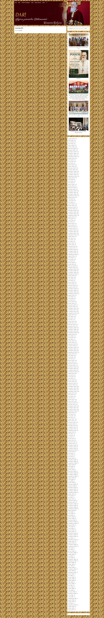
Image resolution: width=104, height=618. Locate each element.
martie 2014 (71, 381)
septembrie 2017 (72, 313)
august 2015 (71, 353)
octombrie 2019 (72, 272)
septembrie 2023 (72, 195)
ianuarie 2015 (71, 365)
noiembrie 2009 (72, 459)
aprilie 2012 (71, 419)
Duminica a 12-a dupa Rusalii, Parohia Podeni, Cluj (78, 48)
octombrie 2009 (72, 461)
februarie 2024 (72, 187)
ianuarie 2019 (71, 287)
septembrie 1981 (72, 598)
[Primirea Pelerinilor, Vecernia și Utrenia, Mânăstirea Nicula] (78, 124)
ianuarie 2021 (71, 247)
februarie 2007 (72, 500)
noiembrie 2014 (72, 368)
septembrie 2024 (72, 176)
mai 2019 (70, 280)
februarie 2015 (72, 363)
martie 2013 (71, 401)
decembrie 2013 (72, 386)
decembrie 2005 (72, 521)
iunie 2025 (71, 161)
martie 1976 (71, 608)
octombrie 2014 (72, 370)
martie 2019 (71, 283)
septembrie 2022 (72, 215)
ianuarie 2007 (71, 502)
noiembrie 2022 (72, 212)
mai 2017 (70, 319)
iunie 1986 (71, 587)
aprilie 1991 (71, 573)
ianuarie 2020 (71, 267)
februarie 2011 (72, 441)
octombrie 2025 (72, 155)
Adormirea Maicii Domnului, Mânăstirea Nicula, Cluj (78, 115)
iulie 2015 (70, 355)
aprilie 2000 (71, 551)
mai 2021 (70, 241)
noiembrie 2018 (72, 290)
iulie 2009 (70, 466)
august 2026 (71, 138)
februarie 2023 (72, 207)
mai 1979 (70, 603)
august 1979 (71, 601)
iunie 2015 (71, 357)
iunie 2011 (70, 435)
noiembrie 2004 (72, 534)
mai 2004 (70, 538)
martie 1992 (71, 570)
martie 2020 (71, 264)
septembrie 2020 (72, 254)
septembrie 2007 (72, 492)
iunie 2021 (71, 239)
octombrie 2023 (72, 194)
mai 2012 (70, 417)
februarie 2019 (72, 285)
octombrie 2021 (72, 233)
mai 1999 (70, 556)
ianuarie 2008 (71, 485)
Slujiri (19, 2)
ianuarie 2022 (71, 228)
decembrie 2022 (72, 210)
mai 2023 (70, 202)
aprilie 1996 (71, 562)
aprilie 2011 (71, 438)
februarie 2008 (72, 484)
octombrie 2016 (72, 331)
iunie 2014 (71, 376)
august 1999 (71, 554)
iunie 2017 (70, 318)
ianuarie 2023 (71, 208)
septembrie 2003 (72, 539)
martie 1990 (71, 577)
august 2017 (71, 314)
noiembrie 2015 (72, 349)
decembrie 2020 (72, 249)
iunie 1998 (71, 557)
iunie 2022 (71, 220)
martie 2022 (71, 225)
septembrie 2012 (72, 410)
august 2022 (71, 217)
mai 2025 (70, 163)
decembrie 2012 (72, 406)
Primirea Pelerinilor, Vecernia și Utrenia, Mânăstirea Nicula (79, 132)
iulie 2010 (70, 453)
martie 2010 (71, 458)
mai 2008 (70, 481)
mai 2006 (70, 515)
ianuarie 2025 (71, 169)
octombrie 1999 (72, 552)
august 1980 (71, 600)
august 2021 (71, 236)
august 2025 (71, 158)
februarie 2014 (72, 383)
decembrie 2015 (72, 347)
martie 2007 (71, 498)
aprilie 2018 (71, 301)
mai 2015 (70, 358)
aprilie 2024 (71, 184)
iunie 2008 (71, 479)
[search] (46, 2)
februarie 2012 (72, 422)
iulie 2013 (70, 394)
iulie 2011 (70, 433)
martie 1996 (71, 564)
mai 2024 (70, 182)
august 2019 (71, 275)
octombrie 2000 (72, 544)
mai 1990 (70, 575)
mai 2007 (70, 497)
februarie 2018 (72, 305)
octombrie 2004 (72, 536)
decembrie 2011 (72, 425)
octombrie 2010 (72, 448)
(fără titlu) (79, 78)
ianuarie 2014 (71, 384)
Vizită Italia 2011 (19, 28)
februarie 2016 (72, 344)
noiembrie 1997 (72, 559)
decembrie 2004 (72, 533)
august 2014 (71, 373)
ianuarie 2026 (71, 150)
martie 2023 (71, 205)
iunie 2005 (71, 528)
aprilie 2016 (71, 340)
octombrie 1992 (72, 569)
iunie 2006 (71, 513)
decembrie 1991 (72, 572)
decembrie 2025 (72, 151)
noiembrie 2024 (72, 172)
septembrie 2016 (72, 332)
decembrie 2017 (72, 308)
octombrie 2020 (72, 252)
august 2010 (71, 451)
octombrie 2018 (72, 291)
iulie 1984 (70, 590)
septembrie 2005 (72, 523)
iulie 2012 (70, 414)
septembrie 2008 (72, 476)
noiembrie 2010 (72, 446)
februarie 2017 (72, 324)
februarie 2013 (72, 402)
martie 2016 (71, 342)
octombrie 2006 (72, 507)
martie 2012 (71, 420)
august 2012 (71, 412)
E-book (32, 2)
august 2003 (71, 541)
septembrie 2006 (72, 508)
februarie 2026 (72, 148)
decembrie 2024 (72, 171)
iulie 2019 (70, 277)
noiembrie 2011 (72, 427)
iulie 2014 (70, 375)
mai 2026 (70, 143)
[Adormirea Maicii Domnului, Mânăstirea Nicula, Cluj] (78, 107)
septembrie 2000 (72, 546)
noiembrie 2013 (72, 388)
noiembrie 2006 (72, 505)
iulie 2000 (70, 547)
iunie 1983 (71, 595)
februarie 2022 (72, 226)
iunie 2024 (71, 181)
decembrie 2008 (72, 472)
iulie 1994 (70, 565)
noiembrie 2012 (72, 407)
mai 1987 (70, 585)
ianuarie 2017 (71, 326)
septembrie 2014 (72, 371)
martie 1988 (71, 583)
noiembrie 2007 (72, 489)
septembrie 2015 (72, 352)
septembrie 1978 (72, 604)
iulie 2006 (70, 512)
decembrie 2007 (72, 487)
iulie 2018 (70, 296)
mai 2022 (70, 221)
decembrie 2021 (72, 230)
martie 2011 (71, 440)
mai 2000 (70, 549)
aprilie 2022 (71, 223)
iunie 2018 (71, 298)
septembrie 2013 (72, 391)
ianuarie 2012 (71, 424)
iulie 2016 (70, 335)
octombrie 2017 (72, 311)
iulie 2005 (70, 526)
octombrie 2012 (72, 409)
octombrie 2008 (72, 474)
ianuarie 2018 (71, 306)
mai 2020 (70, 261)
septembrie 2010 (72, 450)
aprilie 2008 (71, 482)
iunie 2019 (71, 278)
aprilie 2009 (71, 469)
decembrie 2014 (72, 366)
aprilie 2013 (71, 399)
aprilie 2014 (71, 380)
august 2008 (71, 477)
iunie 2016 (71, 337)
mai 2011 (70, 437)
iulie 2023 (70, 199)
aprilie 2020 (71, 262)
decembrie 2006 (72, 503)
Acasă (16, 2)
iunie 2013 (71, 396)
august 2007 (71, 494)
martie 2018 (71, 303)
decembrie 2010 (72, 445)
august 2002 (71, 543)
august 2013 (71, 393)
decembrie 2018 (72, 288)
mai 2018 (70, 300)
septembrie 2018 (72, 293)
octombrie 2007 (72, 490)
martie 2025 (71, 166)
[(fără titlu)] (78, 64)
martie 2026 (71, 146)
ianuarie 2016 (71, 345)
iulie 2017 (70, 316)
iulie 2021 (70, 238)
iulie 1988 (70, 582)
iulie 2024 (70, 179)
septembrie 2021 (72, 234)
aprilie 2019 (71, 282)
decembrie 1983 (72, 593)
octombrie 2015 (72, 350)
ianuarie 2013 (71, 404)
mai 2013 (70, 397)
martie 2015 (71, 362)
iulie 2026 (70, 140)
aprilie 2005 (71, 529)
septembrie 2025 (72, 156)
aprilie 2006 (71, 516)
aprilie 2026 (71, 145)
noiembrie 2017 (72, 309)
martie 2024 (71, 186)
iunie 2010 (71, 454)
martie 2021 (71, 244)
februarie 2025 (72, 168)
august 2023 (71, 197)
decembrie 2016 (72, 327)
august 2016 (71, 334)
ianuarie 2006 (71, 520)
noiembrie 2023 (72, 192)
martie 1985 (71, 588)
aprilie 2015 (71, 360)
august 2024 (71, 177)
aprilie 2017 (71, 321)
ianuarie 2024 (71, 189)
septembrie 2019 (72, 274)
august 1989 (71, 578)
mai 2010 (70, 456)
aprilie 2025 (71, 164)
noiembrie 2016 (72, 329)
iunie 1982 (71, 596)
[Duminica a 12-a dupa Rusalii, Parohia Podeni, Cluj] (78, 40)
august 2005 (71, 525)
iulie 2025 (70, 159)
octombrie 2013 (72, 389)
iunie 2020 (71, 259)
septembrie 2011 (72, 430)
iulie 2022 (70, 218)
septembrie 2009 (72, 463)
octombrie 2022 (72, 213)
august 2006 (71, 510)
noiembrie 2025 (72, 153)
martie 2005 (71, 531)
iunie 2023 (71, 200)
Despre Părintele (38, 2)
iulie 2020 (70, 257)
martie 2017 (71, 322)
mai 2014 (70, 378)
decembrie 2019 (72, 269)
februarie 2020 (72, 265)
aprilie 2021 (71, 243)
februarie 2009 (72, 471)
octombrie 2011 (72, 428)
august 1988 (71, 580)
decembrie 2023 (72, 190)
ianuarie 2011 (71, 443)
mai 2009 (70, 468)
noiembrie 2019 (72, 270)
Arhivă (43, 2)
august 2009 (71, 464)
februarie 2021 (72, 246)
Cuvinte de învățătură (26, 2)
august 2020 (71, 256)
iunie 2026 (71, 142)
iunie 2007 (71, 495)
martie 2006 (71, 518)
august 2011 (71, 432)
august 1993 (71, 567)
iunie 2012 (71, 415)
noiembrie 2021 (72, 231)
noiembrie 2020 (72, 251)
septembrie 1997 (72, 560)
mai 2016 (70, 339)
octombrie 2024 (72, 174)
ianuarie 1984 (71, 591)
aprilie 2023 (71, 203)
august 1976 (71, 606)
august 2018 (71, 295)
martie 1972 (71, 609)
